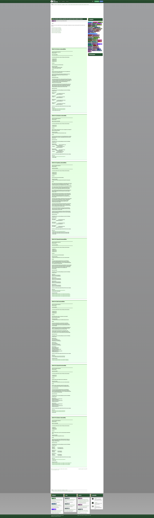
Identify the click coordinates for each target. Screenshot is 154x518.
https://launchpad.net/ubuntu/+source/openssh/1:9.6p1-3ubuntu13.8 (61, 294)
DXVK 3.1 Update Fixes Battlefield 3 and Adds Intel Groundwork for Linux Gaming (70, 500)
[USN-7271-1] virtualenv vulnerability (56, 28)
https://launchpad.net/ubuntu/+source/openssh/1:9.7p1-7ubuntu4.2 (61, 293)
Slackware (96, 46)
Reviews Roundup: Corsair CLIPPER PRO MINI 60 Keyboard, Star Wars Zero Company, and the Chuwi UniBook (57, 511)
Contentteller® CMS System (57, 516)
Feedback (90, 28)
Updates (94, 50)
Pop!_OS (90, 42)
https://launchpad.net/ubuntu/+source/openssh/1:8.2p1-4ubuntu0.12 (61, 296)
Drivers (53, 498)
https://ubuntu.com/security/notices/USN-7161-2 (59, 108)
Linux (94, 32)
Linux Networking (96, 36)
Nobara (90, 41)
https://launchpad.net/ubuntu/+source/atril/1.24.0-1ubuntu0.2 (61, 360)
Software (67, 498)
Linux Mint (90, 36)
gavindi (96, 498)
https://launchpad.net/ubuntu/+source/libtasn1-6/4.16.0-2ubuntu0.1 (61, 464)
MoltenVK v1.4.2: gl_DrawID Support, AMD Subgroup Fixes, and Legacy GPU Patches (83, 511)
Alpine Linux (96, 22)
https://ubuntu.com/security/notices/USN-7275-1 (59, 459)
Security (95, 45)
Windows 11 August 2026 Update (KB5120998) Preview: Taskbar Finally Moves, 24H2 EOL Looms (56, 506)
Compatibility (63, 1)
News (52, 23)
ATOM (90, 515)
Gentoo (100, 28)
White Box (99, 50)
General (95, 28)
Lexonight (96, 502)
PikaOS (100, 41)
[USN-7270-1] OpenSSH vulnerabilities (57, 30)
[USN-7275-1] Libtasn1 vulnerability (56, 32)
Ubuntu (90, 50)
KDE (90, 32)
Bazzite (99, 23)
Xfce (90, 51)
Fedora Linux (97, 27)
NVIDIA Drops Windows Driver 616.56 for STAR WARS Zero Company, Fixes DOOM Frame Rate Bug (57, 500)
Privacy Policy (86, 515)
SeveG (95, 505)
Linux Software (97, 37)
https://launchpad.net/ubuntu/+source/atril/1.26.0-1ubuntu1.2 (60, 359)
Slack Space (91, 46)
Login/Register (97, 1)
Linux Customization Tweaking (93, 33)
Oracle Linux (95, 41)
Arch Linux (95, 23)
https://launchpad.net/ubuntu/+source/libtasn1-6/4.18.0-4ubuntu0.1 (61, 463)
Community (67, 1)
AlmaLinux (90, 22)
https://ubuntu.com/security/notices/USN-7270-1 (59, 290)
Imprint (78, 515)
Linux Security (91, 37)
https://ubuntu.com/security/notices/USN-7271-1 (59, 156)
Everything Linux (91, 27)
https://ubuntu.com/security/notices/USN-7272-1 (59, 231)
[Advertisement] (77, 11)
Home (60, 1)
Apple (80, 498)
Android (100, 22)
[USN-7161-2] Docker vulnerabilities (56, 27)
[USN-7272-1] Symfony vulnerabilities (56, 29)
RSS (88, 515)
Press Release (95, 42)
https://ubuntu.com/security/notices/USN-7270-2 (59, 410)
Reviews (53, 509)
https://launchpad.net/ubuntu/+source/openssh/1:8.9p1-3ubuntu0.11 (61, 295)
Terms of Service (82, 515)
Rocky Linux (91, 45)
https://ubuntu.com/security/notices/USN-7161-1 (59, 109)
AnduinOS (90, 23)
